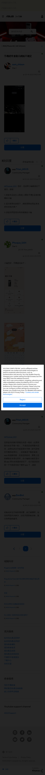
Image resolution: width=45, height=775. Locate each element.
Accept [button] (23, 405)
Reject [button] (22, 399)
